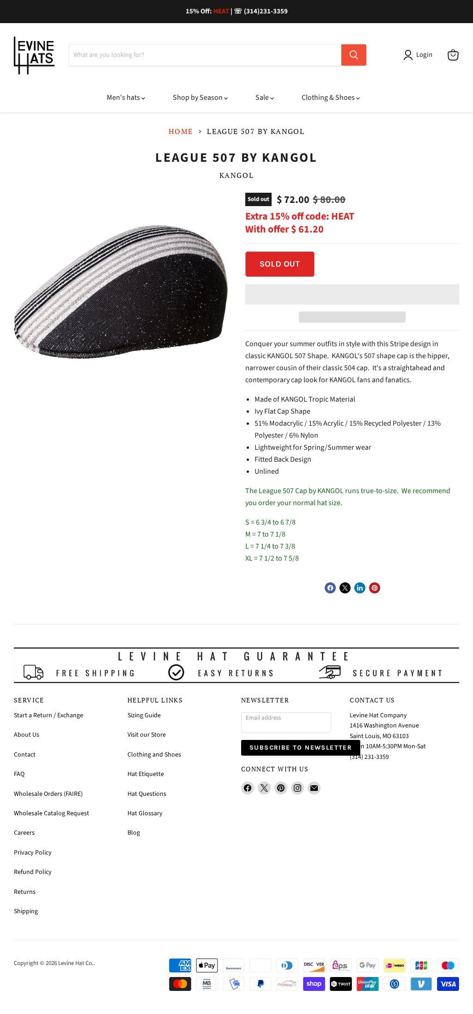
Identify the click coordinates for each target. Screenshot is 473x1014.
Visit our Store (146, 734)
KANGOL (236, 175)
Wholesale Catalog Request (51, 813)
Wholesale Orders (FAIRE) (48, 794)
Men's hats (124, 97)
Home (181, 131)
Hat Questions (146, 794)
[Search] (353, 55)
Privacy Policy (33, 852)
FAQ (19, 774)
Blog (133, 832)
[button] (352, 294)
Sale (262, 97)
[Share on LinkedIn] (359, 587)
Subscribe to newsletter (300, 747)
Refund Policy (33, 872)
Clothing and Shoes (154, 754)
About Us (26, 734)
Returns (25, 892)
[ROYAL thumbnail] (134, 422)
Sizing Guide (144, 715)
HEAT (221, 11)
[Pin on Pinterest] (374, 587)
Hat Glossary (145, 813)
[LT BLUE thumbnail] (102, 422)
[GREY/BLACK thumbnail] (70, 422)
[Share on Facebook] (330, 587)
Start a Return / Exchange (48, 715)
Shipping (26, 911)
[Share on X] (345, 587)
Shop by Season (198, 97)
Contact (25, 754)
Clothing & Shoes (329, 97)
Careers (24, 832)
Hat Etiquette (145, 774)
